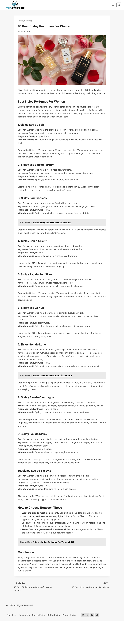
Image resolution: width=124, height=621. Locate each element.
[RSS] (97, 615)
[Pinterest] (92, 615)
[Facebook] (83, 615)
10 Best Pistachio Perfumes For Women (91, 585)
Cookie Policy (38, 615)
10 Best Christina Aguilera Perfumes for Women (33, 587)
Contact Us (24, 615)
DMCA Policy (53, 615)
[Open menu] (113, 5)
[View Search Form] (118, 5)
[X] (87, 615)
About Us (11, 615)
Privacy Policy (69, 615)
